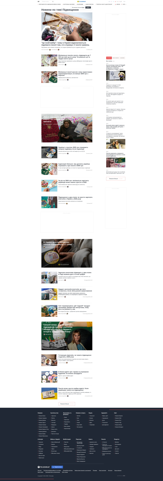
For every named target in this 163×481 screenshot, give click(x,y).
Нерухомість (67, 421)
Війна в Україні (55, 439)
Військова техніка (55, 453)
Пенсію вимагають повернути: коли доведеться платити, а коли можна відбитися (115, 155)
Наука (90, 413)
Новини (40, 413)
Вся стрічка (109, 61)
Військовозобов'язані (69, 448)
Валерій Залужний (81, 452)
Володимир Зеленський (79, 443)
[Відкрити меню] (39, 1)
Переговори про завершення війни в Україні (50, 4)
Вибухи (53, 444)
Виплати (53, 420)
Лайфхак (41, 453)
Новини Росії (118, 420)
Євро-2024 (79, 424)
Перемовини (54, 446)
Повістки (66, 442)
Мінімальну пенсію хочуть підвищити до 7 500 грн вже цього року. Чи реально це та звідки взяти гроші (74, 57)
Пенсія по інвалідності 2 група (107, 445)
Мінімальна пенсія (106, 451)
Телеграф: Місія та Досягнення (52, 472)
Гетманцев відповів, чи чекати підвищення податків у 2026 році (74, 356)
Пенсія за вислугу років (106, 454)
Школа (53, 427)
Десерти (117, 448)
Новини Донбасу (43, 431)
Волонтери (54, 451)
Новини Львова (42, 424)
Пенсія (103, 439)
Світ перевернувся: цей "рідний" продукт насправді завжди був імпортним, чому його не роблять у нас (74, 307)
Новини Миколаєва (43, 436)
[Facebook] (109, 1)
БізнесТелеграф (89, 4)
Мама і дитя (105, 415)
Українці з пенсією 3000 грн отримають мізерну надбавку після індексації (73, 148)
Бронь (65, 444)
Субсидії (53, 422)
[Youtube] (115, 2)
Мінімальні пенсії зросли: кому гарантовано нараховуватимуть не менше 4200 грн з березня (75, 73)
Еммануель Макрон (81, 450)
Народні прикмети (94, 444)
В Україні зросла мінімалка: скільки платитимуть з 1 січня (57, 243)
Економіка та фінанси (67, 413)
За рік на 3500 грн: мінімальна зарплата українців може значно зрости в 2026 (73, 181)
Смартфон (92, 424)
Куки (83, 7)
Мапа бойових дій (55, 442)
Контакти (110, 470)
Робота (53, 418)
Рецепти (116, 439)
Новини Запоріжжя (43, 427)
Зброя (52, 448)
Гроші (65, 417)
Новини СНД (118, 422)
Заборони (92, 448)
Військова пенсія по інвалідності (107, 448)
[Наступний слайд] (126, 4)
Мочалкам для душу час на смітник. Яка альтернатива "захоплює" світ (115, 172)
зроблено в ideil (121, 475)
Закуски (117, 453)
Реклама (95, 470)
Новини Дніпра (42, 420)
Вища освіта (54, 429)
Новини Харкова (43, 418)
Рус (124, 1)
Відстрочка (66, 446)
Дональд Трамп (80, 445)
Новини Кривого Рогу (44, 429)
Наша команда (117, 470)
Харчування (105, 418)
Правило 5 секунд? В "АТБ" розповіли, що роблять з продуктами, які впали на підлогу (115, 86)
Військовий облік (68, 451)
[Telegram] (113, 1)
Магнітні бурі (42, 455)
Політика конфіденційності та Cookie (52, 470)
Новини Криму (42, 433)
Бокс (78, 418)
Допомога (53, 431)
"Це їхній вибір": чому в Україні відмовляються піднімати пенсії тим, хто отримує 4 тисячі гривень (65, 44)
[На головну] (81, 1)
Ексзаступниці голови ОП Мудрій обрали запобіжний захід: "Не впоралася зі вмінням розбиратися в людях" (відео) (115, 67)
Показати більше (64, 403)
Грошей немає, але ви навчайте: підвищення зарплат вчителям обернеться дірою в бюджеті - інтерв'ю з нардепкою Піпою (58, 328)
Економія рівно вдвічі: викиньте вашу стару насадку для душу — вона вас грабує (115, 127)
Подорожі (41, 448)
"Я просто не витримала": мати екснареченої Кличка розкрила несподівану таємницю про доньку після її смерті (115, 135)
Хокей (78, 422)
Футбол (78, 415)
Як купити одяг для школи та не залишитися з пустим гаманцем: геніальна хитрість (114, 103)
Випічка (117, 442)
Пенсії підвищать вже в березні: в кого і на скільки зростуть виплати (58, 119)
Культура (41, 451)
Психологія (105, 422)
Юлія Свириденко (81, 461)
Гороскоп (125, 4)
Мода (40, 446)
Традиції (92, 446)
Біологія (91, 420)
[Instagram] (119, 1)
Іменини (91, 453)
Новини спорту (80, 413)
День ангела (92, 451)
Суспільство (54, 413)
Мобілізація (67, 439)
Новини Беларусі (119, 427)
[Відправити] (53, 2)
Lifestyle (40, 439)
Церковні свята (93, 442)
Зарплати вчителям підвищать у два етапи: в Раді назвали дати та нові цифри (75, 273)
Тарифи (66, 424)
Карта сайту (40, 472)
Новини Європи (119, 415)
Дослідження (105, 424)
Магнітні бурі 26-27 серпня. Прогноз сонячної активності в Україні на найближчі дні (115, 111)
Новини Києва (42, 415)
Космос (91, 418)
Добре (88, 7)
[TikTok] (121, 2)
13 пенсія (104, 442)
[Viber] (111, 1)
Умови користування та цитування (83, 470)
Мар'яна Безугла (81, 459)
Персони (78, 439)
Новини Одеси (42, 422)
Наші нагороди (102, 470)
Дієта (103, 420)
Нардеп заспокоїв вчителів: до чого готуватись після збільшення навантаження (75, 290)
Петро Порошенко (81, 456)
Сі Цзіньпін (79, 447)
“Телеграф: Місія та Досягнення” (104, 4)
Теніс (78, 420)
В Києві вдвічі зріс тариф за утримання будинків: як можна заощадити (73, 372)
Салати (117, 451)
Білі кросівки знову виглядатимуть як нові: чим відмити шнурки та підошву (115, 95)
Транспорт (66, 419)
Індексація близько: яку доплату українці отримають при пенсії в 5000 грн (74, 164)
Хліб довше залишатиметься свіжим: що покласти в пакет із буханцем (114, 119)
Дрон (91, 422)
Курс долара (67, 426)
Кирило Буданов (81, 454)
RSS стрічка (65, 472)
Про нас (40, 470)
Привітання (41, 457)
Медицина (53, 424)
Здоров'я (104, 413)
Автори (118, 4)
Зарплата (53, 415)
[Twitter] (117, 1)
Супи (116, 446)
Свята (90, 439)
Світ (115, 413)
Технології (92, 415)
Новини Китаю (118, 424)
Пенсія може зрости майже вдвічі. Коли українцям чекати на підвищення (73, 389)
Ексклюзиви (80, 4)
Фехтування (80, 427)
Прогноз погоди (55, 433)
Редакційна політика (68, 470)
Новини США (118, 418)
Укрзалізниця (67, 428)
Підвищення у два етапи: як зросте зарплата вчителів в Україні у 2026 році (75, 198)
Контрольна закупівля (68, 4)
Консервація (118, 444)
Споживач (41, 444)
